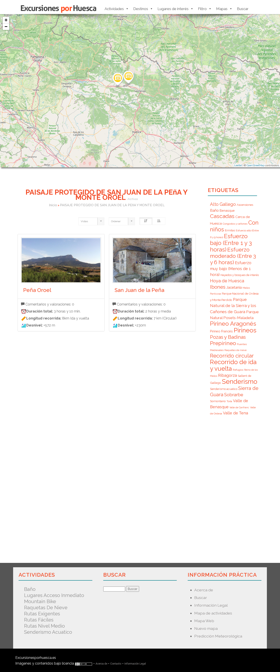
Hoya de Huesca (227, 280)
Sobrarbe (233, 394)
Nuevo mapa (206, 628)
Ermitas (230, 230)
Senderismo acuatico (223, 389)
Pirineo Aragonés (233, 323)
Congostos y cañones (235, 223)
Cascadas (222, 216)
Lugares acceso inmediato (54, 595)
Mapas (222, 9)
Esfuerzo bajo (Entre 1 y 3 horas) (231, 243)
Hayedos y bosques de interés (239, 275)
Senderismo (239, 381)
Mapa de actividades (213, 613)
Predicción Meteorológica (218, 636)
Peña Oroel (37, 290)
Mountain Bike (40, 601)
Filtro (202, 9)
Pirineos (245, 330)
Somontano (218, 401)
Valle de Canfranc (239, 407)
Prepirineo (223, 343)
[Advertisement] (107, 404)
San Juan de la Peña (139, 290)
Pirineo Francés (221, 331)
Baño (214, 210)
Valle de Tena (235, 413)
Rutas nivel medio (44, 626)
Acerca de (203, 590)
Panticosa (215, 293)
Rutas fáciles (38, 620)
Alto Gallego (223, 204)
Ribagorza (227, 375)
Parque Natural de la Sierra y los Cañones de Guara (233, 305)
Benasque (227, 210)
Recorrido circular (232, 356)
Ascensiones (245, 204)
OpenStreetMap (255, 165)
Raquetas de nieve (235, 350)
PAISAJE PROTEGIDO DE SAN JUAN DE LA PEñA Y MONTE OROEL (112, 205)
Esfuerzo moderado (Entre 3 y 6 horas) (233, 255)
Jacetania (234, 287)
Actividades (114, 9)
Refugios (238, 369)
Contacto (115, 663)
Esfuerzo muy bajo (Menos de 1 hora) (230, 268)
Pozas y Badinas (228, 337)
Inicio (53, 205)
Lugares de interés (173, 9)
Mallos (246, 287)
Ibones (217, 287)
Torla (229, 401)
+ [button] (6, 20)
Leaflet (238, 165)
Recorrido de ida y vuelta (233, 365)
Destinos (140, 9)
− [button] (6, 26)
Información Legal (211, 605)
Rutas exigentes (42, 613)
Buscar (242, 9)
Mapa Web (204, 620)
